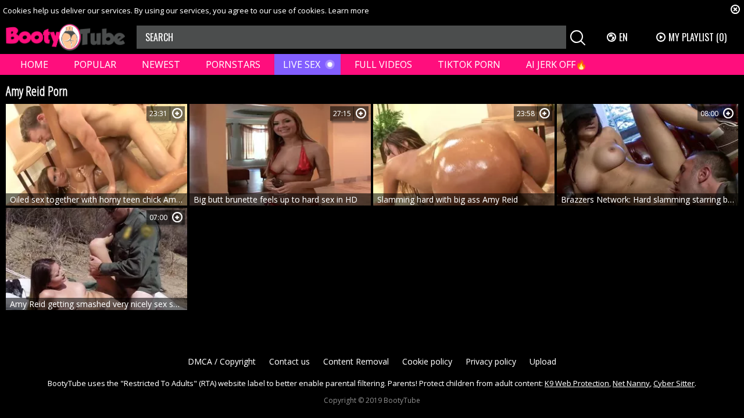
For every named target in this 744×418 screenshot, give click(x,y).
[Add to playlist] (177, 113)
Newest (161, 64)
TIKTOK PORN (469, 64)
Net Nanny (631, 383)
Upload (543, 361)
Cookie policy (427, 361)
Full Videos (383, 64)
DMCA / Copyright (222, 361)
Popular (95, 64)
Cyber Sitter (674, 383)
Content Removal (356, 361)
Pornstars (233, 64)
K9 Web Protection (577, 383)
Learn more (348, 10)
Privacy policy (491, 361)
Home (34, 64)
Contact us (289, 361)
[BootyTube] (65, 37)
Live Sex (301, 64)
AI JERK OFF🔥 (556, 64)
